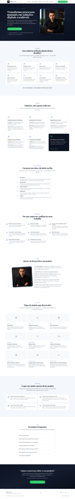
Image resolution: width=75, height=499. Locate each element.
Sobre (47, 1)
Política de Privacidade (65, 495)
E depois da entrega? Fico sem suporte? (26, 445)
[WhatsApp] (68, 493)
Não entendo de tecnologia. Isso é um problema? (28, 442)
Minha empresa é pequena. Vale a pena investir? (28, 448)
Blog (44, 1)
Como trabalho (34, 1)
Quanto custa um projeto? (24, 435)
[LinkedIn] (61, 493)
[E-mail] (66, 493)
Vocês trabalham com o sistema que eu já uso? (28, 452)
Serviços (28, 1)
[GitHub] (63, 493)
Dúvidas (51, 1)
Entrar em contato (63, 1)
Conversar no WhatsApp (15, 28)
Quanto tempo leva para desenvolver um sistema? (28, 438)
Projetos (40, 1)
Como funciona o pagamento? (25, 455)
